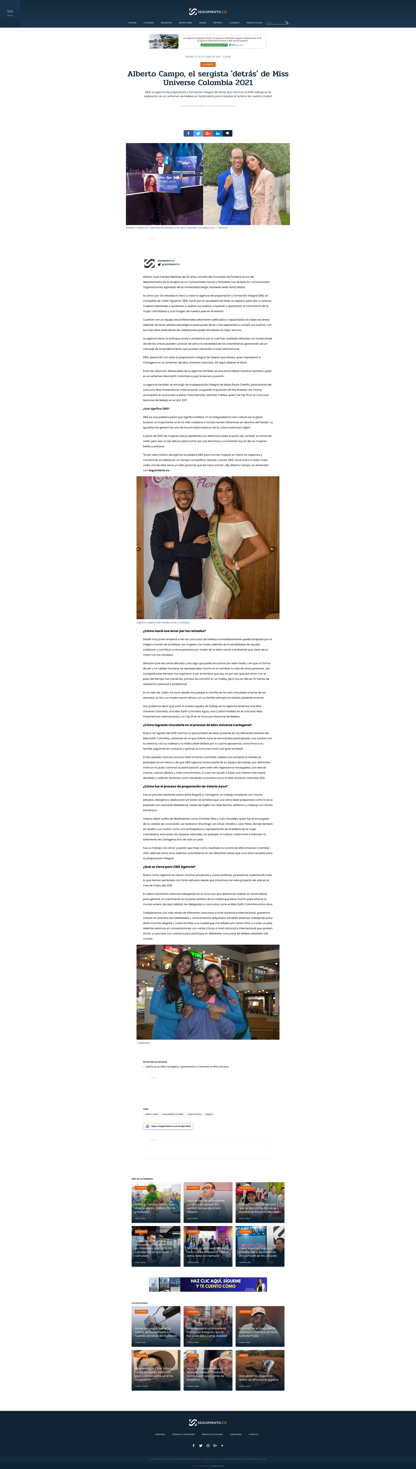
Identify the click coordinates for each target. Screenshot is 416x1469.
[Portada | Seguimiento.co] (208, 11)
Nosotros (160, 1434)
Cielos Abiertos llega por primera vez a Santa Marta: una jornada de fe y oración (258, 1252)
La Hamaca (234, 23)
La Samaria (149, 23)
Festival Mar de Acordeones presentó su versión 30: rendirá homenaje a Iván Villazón (206, 1206)
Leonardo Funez (217, 1466)
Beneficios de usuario (212, 1434)
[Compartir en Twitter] (198, 133)
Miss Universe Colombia (173, 1114)
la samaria (141, 1312)
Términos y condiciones (183, 1434)
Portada (132, 23)
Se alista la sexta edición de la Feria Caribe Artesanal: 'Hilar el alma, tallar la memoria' (208, 1252)
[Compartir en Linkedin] (218, 133)
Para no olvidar (254, 23)
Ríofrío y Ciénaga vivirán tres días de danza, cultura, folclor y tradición (155, 1208)
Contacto (253, 1434)
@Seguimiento (170, 264)
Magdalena (166, 23)
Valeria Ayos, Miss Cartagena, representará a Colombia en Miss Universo (187, 1066)
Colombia (193, 1355)
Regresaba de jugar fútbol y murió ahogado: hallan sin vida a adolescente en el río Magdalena (154, 1374)
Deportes (217, 23)
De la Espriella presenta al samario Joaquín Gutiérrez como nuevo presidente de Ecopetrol (205, 1374)
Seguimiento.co (166, 261)
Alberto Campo (151, 1114)
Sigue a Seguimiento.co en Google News (171, 1126)
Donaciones (236, 1434)
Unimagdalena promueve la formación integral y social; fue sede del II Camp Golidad (207, 1332)
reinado (209, 1114)
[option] (208, 186)
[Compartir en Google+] (208, 133)
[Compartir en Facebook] (188, 133)
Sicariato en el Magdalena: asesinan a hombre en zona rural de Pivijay (258, 1332)
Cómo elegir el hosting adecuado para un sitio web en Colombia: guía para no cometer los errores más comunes (154, 1248)
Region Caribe (185, 23)
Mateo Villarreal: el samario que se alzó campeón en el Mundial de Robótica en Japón (260, 1208)
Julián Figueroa (195, 1114)
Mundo (202, 23)
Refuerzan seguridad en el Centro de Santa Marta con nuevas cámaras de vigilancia (156, 1332)
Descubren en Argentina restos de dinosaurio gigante (259, 1378)
